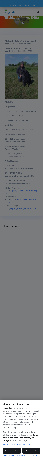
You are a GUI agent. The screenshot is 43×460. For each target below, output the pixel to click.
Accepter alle (31, 451)
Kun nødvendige (11, 451)
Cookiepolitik (20, 455)
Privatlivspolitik (32, 455)
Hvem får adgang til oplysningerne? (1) (17, 444)
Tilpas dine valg (8, 455)
